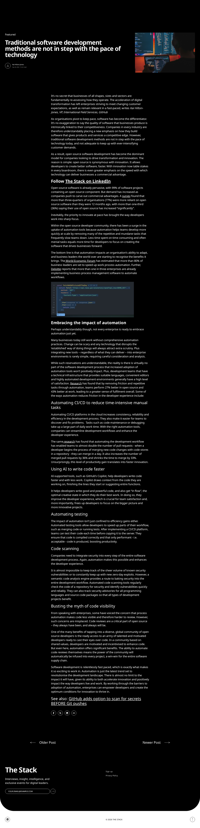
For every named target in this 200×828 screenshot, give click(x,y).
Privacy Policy (112, 775)
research (69, 441)
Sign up (109, 771)
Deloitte (56, 269)
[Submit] (53, 791)
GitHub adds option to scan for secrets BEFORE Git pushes (96, 701)
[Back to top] (192, 819)
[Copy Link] (73, 713)
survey (126, 196)
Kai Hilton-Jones (18, 64)
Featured (10, 34)
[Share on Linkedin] (67, 713)
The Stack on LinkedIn (88, 181)
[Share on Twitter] (60, 713)
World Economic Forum (80, 261)
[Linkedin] (7, 819)
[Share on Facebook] (53, 713)
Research (76, 383)
